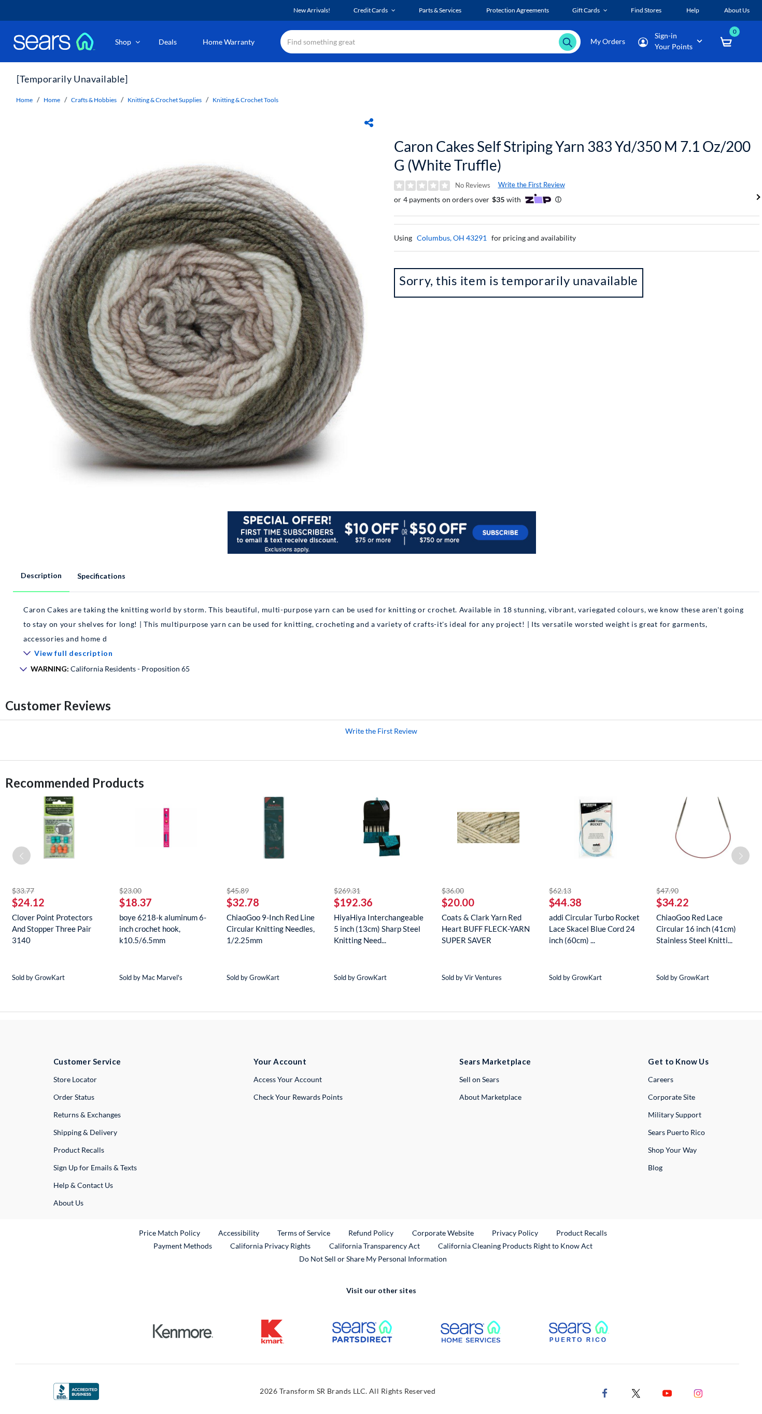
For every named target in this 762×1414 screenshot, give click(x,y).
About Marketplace (490, 1097)
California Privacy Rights (270, 1245)
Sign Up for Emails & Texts (95, 1167)
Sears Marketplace (495, 1061)
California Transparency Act (374, 1245)
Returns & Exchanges (87, 1114)
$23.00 (130, 890)
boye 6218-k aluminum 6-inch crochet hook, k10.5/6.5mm (162, 929)
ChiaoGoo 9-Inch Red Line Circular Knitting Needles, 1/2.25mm (271, 929)
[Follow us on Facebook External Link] (605, 1392)
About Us (68, 1202)
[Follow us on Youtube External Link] (667, 1392)
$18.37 (135, 902)
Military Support (674, 1114)
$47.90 (667, 890)
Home (24, 100)
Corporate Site (671, 1097)
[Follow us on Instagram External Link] (698, 1392)
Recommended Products (74, 782)
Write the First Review (531, 184)
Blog (655, 1167)
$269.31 (347, 890)
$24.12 (28, 902)
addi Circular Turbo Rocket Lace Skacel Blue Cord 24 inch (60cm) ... (594, 929)
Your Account (279, 1061)
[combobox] (430, 41)
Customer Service (87, 1061)
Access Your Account (287, 1079)
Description (41, 575)
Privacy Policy (515, 1232)
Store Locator (75, 1079)
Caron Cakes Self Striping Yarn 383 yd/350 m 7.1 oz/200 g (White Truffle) (572, 155)
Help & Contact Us (83, 1185)
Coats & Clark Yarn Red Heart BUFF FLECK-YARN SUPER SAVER (486, 929)
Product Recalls (78, 1149)
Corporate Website (443, 1232)
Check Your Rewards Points (298, 1097)
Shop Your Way (672, 1149)
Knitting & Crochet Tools (245, 100)
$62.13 (560, 890)
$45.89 (238, 890)
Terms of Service (303, 1232)
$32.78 (243, 902)
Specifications (101, 575)
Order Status (73, 1097)
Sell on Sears (479, 1079)
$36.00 (453, 890)
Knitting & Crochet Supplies (165, 100)
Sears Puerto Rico (676, 1132)
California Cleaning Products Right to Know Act (515, 1245)
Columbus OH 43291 (452, 237)
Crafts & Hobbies (94, 100)
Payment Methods (182, 1245)
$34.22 (672, 902)
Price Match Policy (169, 1232)
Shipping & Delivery (85, 1132)
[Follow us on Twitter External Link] (636, 1392)
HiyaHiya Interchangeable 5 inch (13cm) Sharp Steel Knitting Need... (379, 929)
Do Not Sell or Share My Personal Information (373, 1258)
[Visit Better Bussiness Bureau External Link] (76, 1390)
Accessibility (238, 1232)
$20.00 (458, 902)
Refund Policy (370, 1232)
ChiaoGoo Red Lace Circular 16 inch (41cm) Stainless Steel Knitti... (696, 929)
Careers (660, 1079)
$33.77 (23, 890)
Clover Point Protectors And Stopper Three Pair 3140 (52, 929)
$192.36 (353, 902)
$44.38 (565, 902)
